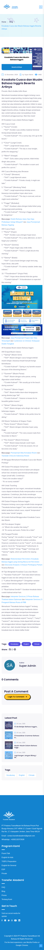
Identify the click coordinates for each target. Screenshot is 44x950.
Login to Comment (16, 697)
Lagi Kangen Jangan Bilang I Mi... (25, 756)
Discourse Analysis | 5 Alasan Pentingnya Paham (23, 565)
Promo (4, 895)
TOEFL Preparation (9, 861)
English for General (9, 865)
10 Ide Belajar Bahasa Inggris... (26, 727)
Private (4, 873)
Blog (3, 891)
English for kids (7, 857)
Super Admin (29, 74)
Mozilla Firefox (32, 942)
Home (4, 22)
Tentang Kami (7, 899)
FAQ (3, 887)
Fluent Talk (6, 853)
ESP (3, 869)
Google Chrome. (22, 945)
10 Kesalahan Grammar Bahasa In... (26, 737)
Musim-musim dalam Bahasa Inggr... (25, 747)
